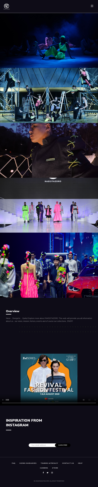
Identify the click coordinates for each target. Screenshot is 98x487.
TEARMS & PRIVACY (49, 463)
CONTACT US (68, 463)
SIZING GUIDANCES (28, 463)
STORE (55, 468)
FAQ (13, 463)
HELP (80, 463)
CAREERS (44, 468)
